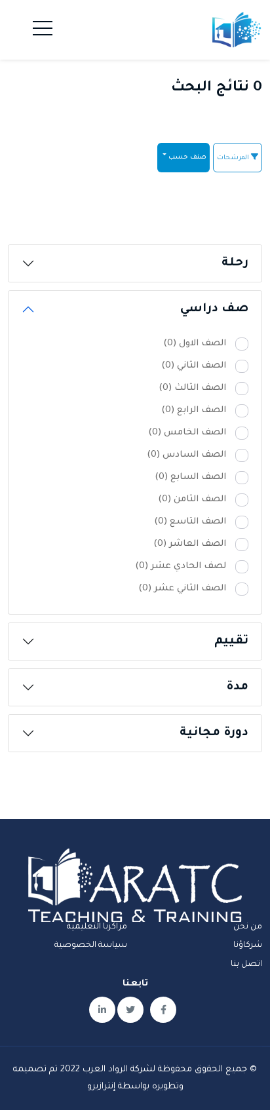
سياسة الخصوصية (90, 945)
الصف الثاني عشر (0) (182, 589)
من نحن (247, 927)
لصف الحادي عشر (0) (180, 566)
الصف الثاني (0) (193, 366)
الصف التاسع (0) (190, 522)
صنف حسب (186, 157)
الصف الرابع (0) (193, 410)
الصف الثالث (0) (192, 388)
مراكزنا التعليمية (97, 927)
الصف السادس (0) (186, 455)
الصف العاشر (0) (189, 544)
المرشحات (234, 158)
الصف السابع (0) (190, 477)
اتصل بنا (246, 964)
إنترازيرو (101, 1087)
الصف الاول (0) (194, 344)
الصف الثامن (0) (192, 500)
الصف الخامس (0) (187, 433)
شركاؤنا (247, 945)
